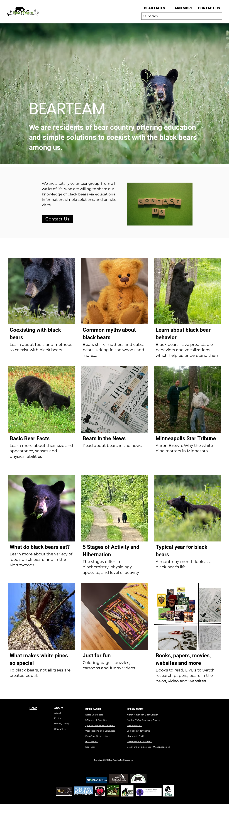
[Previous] (20, 93)
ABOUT (58, 708)
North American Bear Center (142, 714)
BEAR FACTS (93, 709)
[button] (154, 8)
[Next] (209, 93)
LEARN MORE (135, 709)
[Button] (42, 310)
